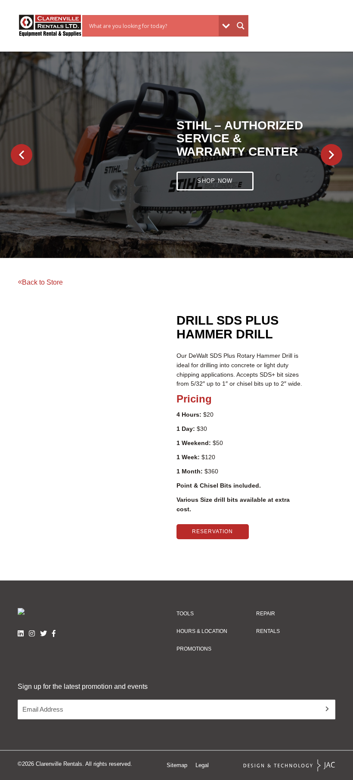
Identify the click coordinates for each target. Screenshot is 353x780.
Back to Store (42, 282)
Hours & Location (201, 631)
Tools (185, 614)
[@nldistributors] (32, 633)
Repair (265, 614)
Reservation (212, 531)
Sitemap (177, 765)
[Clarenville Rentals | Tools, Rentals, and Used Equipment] (50, 25)
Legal (202, 765)
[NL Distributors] (20, 633)
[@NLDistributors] (43, 633)
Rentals (268, 631)
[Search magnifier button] (240, 25)
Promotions (193, 649)
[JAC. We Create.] (289, 765)
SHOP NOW (214, 174)
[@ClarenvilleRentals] (53, 633)
